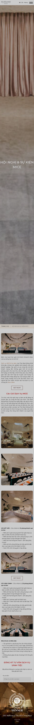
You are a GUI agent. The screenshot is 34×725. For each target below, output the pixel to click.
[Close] (32, 684)
